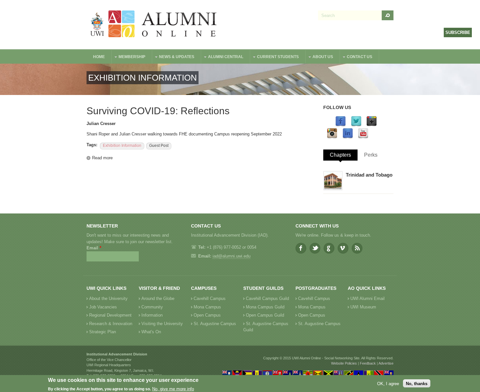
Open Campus (207, 315)
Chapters (340, 155)
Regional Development (110, 315)
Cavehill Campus (210, 298)
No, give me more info (173, 388)
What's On (151, 331)
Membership (128, 58)
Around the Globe (157, 298)
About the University (108, 298)
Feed (357, 248)
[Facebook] (340, 125)
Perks (370, 155)
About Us (319, 58)
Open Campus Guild (265, 315)
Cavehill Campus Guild (267, 298)
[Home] (154, 25)
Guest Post (158, 145)
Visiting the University (162, 323)
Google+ (329, 248)
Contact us (356, 58)
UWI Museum (363, 307)
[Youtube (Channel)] (363, 137)
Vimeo (343, 248)
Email (94, 247)
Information (152, 315)
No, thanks (416, 383)
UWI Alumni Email (367, 298)
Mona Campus (207, 307)
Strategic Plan (102, 331)
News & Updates (173, 58)
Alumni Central (222, 58)
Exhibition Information (122, 145)
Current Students (274, 58)
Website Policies (344, 363)
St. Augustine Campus (215, 323)
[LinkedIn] (348, 137)
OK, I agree (388, 383)
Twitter (315, 248)
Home (99, 57)
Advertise (385, 363)
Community (152, 307)
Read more (102, 157)
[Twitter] (356, 125)
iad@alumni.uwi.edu (231, 256)
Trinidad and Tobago (369, 175)
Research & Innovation (110, 323)
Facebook (301, 248)
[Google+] (371, 125)
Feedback (368, 363)
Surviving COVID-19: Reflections (158, 110)
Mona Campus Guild (265, 307)
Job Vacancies (103, 307)
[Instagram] (332, 137)
